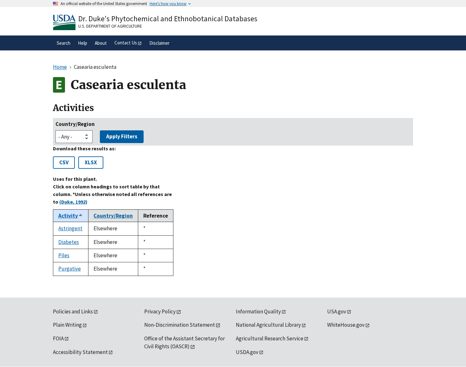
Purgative (69, 268)
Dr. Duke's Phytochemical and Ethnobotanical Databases (167, 18)
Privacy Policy (160, 311)
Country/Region (75, 124)
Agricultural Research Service (269, 338)
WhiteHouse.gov (346, 324)
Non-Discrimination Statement (179, 324)
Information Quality (258, 311)
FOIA (58, 338)
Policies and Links (73, 311)
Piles (63, 255)
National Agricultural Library (268, 324)
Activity (70, 215)
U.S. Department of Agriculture (110, 26)
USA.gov (336, 311)
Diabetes (68, 242)
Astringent (70, 228)
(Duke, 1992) (73, 202)
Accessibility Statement (80, 352)
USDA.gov (247, 352)
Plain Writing (67, 324)
